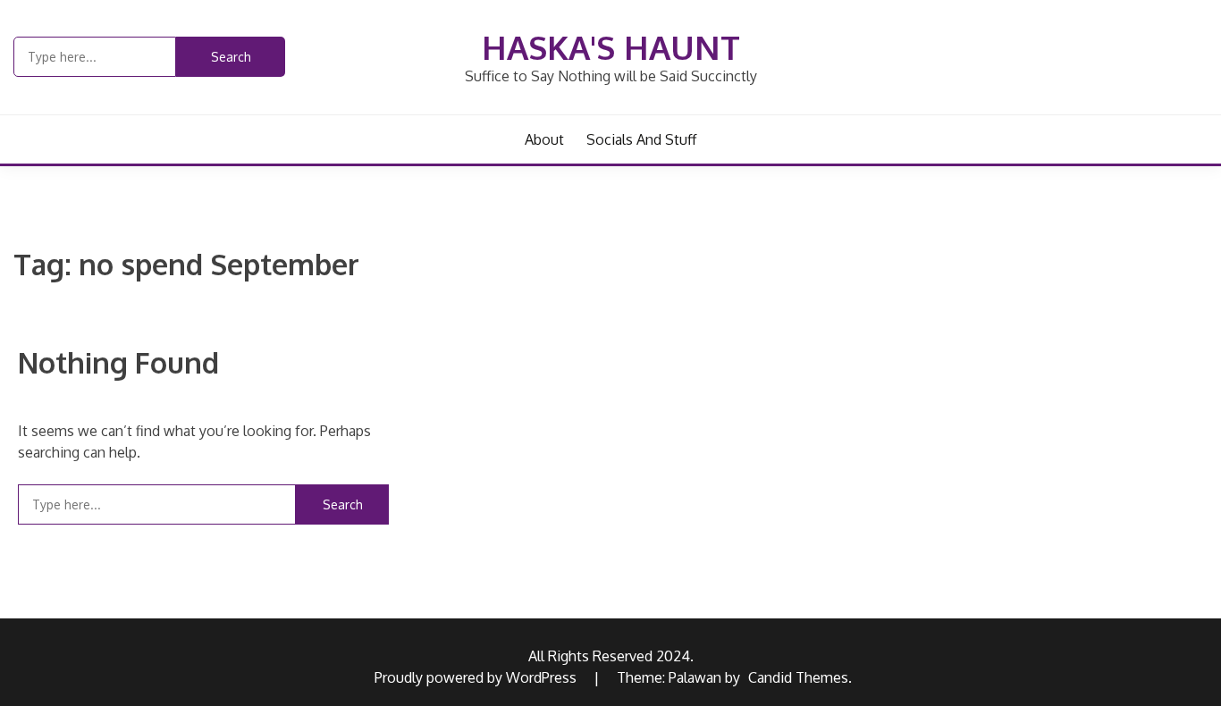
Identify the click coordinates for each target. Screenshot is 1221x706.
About (544, 139)
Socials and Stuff (641, 139)
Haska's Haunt (611, 47)
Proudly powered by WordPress (477, 677)
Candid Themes (798, 677)
